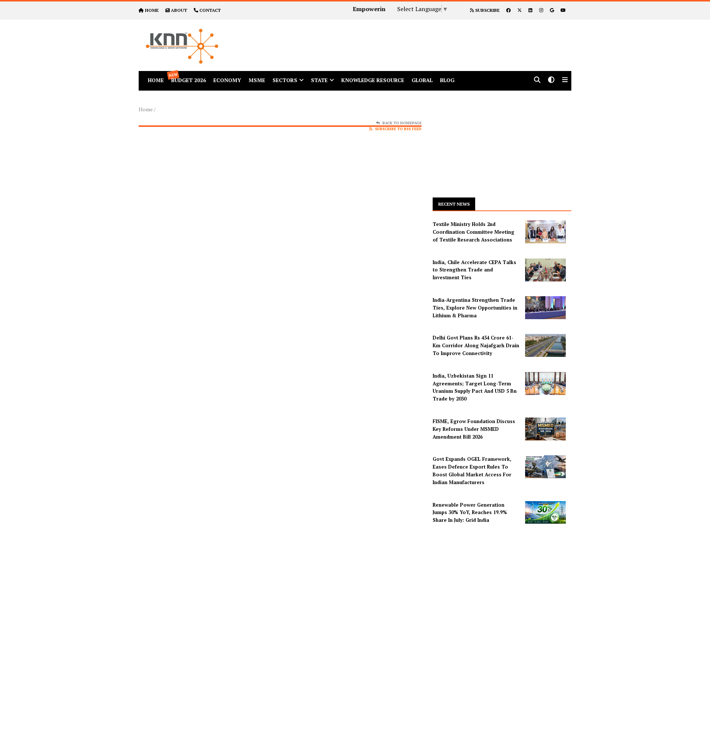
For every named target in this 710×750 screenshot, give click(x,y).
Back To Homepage (402, 123)
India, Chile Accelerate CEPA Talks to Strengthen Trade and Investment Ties (474, 270)
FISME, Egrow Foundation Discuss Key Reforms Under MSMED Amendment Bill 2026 (474, 429)
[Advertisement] (423, 36)
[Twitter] (519, 10)
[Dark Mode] (551, 80)
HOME (152, 10)
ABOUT (179, 10)
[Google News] (552, 10)
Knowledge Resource (372, 80)
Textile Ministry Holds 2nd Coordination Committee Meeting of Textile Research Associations (473, 232)
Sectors (285, 80)
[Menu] (564, 80)
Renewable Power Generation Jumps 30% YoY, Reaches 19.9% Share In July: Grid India (470, 512)
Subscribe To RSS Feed (398, 128)
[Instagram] (541, 10)
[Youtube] (563, 10)
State (319, 80)
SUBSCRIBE (487, 10)
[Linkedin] (530, 10)
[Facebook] (508, 10)
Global (422, 80)
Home (146, 109)
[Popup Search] (537, 80)
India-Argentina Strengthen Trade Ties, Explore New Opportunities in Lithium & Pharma (475, 308)
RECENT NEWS (454, 204)
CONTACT (210, 10)
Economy (227, 80)
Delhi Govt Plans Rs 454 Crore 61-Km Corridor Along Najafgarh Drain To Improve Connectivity (476, 345)
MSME (256, 80)
